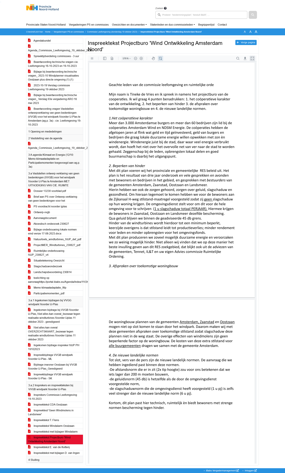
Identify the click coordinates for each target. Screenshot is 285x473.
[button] (253, 15)
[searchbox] (201, 15)
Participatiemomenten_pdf (48, 293)
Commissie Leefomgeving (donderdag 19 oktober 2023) (112, 32)
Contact (222, 24)
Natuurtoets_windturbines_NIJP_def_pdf (57, 239)
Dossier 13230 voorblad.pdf (49, 191)
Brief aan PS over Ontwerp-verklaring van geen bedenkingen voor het (52, 198)
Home (47, 32)
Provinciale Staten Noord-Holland (46, 24)
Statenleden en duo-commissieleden (171, 24)
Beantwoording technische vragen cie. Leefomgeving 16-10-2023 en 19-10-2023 (53, 64)
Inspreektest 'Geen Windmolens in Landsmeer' (51, 412)
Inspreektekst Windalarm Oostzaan (53, 425)
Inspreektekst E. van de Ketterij (51, 447)
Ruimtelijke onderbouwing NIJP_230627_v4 (46, 252)
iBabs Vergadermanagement (221, 470)
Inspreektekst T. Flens (46, 420)
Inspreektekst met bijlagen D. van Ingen (56, 453)
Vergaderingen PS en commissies (89, 24)
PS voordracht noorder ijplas (50, 206)
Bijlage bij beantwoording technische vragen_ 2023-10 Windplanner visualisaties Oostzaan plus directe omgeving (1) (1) (53, 75)
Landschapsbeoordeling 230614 (52, 272)
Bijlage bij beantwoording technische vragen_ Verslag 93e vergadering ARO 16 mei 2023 (52, 99)
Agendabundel (42, 40)
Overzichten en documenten (128, 24)
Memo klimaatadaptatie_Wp (49, 287)
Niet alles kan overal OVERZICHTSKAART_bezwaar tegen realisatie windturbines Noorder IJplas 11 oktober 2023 (52, 333)
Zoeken (159, 8)
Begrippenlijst (206, 24)
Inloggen (249, 470)
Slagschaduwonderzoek (47, 266)
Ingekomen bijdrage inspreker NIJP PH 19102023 (53, 347)
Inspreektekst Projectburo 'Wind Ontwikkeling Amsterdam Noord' (49, 439)
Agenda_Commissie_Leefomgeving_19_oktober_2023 (55, 50)
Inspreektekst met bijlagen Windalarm (55, 431)
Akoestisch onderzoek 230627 (51, 223)
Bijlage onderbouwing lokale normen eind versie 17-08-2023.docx (52, 231)
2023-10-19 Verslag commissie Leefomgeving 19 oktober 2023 (49, 87)
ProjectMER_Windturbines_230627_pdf (56, 245)
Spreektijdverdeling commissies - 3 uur (56, 56)
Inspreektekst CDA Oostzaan (50, 404)
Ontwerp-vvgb (41, 212)
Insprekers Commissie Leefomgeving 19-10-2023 (52, 396)
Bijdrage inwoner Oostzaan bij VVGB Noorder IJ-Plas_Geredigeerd (52, 366)
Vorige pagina (247, 42)
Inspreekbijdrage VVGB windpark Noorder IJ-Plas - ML (50, 357)
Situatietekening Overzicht (48, 260)
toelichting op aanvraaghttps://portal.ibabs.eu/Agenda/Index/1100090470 (55, 280)
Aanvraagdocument (44, 218)
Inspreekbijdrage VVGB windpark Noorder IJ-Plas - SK (50, 376)
